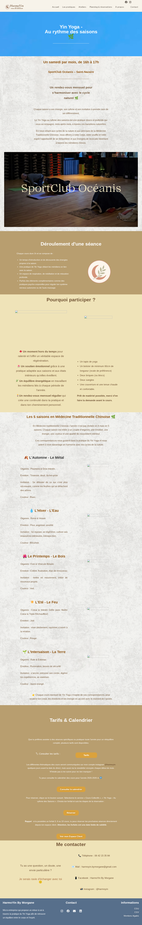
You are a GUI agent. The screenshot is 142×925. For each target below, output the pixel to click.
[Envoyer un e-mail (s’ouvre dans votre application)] (133, 2)
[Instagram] (130, 2)
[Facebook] (126, 2)
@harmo (100, 889)
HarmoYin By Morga (100, 878)
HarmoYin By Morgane (18, 902)
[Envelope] (74, 911)
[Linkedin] (80, 911)
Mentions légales (131, 916)
